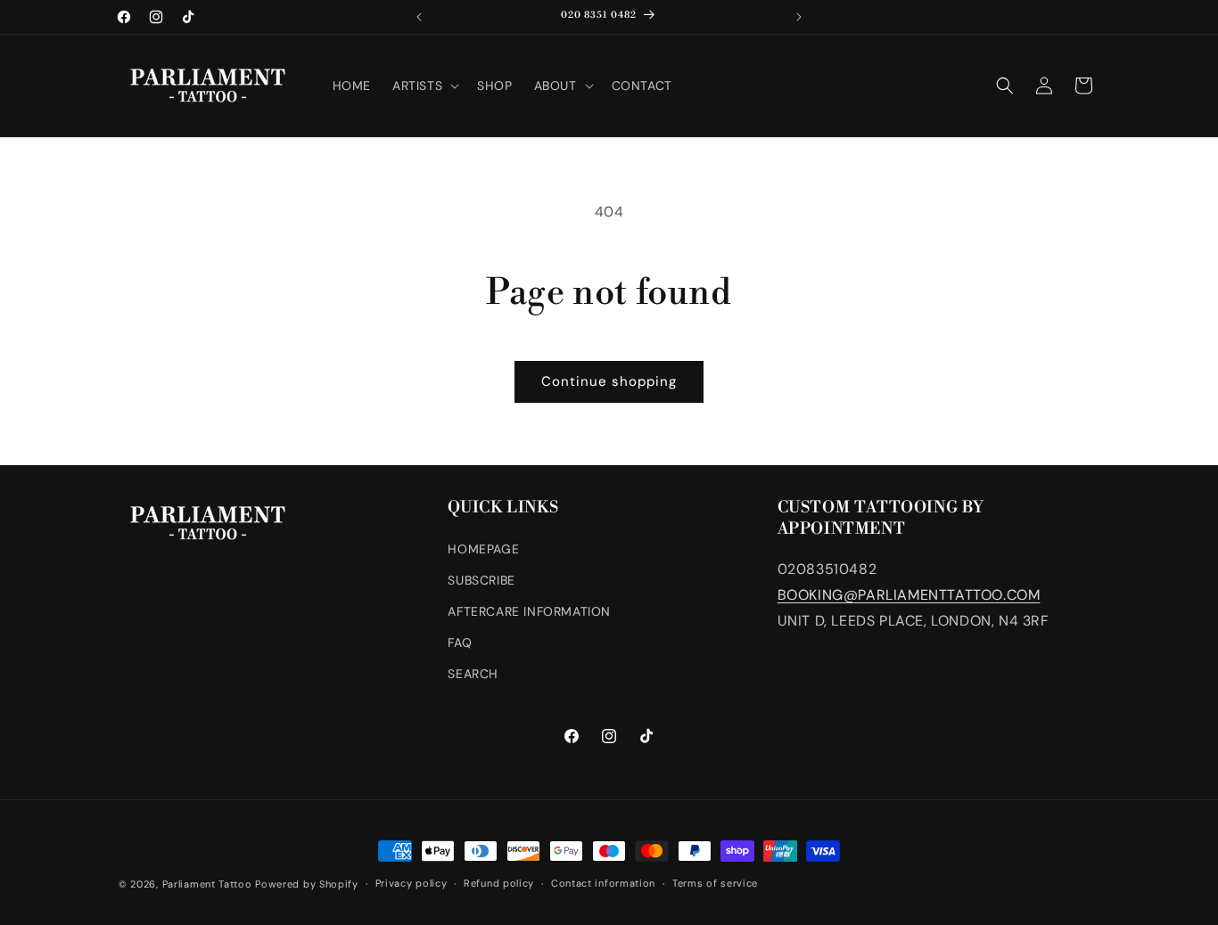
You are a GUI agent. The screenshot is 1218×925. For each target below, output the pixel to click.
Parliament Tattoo (207, 884)
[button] (424, 85)
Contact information (603, 883)
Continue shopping (609, 381)
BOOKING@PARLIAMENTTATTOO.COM (909, 594)
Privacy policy (411, 883)
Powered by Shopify (306, 884)
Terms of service (715, 883)
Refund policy (499, 883)
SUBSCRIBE (481, 580)
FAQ (460, 642)
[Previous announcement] (419, 17)
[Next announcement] (799, 17)
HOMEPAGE (483, 549)
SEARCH (473, 674)
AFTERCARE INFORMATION (529, 611)
